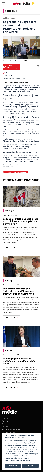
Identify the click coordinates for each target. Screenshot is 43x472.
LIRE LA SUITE (10, 248)
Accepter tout (12, 465)
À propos (5, 421)
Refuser (30, 465)
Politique (11, 10)
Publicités (5, 427)
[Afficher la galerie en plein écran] (38, 38)
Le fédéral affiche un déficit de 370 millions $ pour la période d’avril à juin (20, 221)
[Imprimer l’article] (38, 66)
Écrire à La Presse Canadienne (16, 82)
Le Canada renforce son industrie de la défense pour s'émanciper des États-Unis (19, 291)
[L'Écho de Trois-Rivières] (10, 409)
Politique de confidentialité (11, 429)
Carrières (5, 424)
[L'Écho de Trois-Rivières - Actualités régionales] (21, 3)
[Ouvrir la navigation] (3, 3)
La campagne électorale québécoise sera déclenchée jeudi (19, 361)
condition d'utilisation (22, 460)
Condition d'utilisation (9, 432)
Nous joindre (6, 418)
